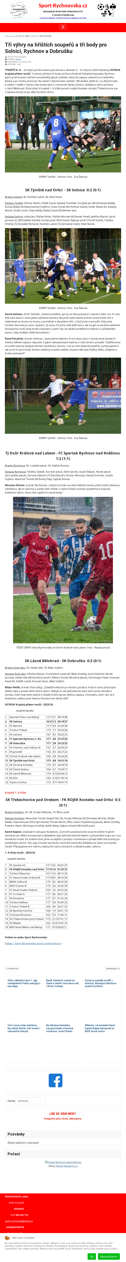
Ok (92, 1256)
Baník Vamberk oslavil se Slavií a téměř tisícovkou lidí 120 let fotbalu (62, 983)
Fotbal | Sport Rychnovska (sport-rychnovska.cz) (33, 943)
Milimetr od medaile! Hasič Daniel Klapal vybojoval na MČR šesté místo (100, 1028)
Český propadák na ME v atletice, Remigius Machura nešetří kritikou (100, 983)
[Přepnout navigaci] (63, 27)
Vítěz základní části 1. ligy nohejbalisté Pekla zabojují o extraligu (24, 983)
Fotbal (18, 59)
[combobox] (30, 1100)
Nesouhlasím (109, 1256)
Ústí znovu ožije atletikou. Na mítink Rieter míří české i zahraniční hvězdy (24, 1028)
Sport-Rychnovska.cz (63, 6)
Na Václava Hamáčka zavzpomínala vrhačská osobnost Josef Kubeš (59, 1028)
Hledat (11, 1101)
